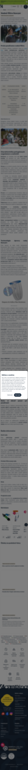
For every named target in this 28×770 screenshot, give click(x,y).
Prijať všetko (18, 394)
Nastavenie (10, 394)
